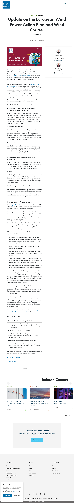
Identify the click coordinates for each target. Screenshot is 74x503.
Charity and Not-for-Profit (13, 468)
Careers (31, 466)
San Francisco (56, 473)
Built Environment (10, 466)
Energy (35, 74)
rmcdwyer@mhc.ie (59, 60)
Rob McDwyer (16, 76)
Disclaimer (32, 498)
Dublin (54, 466)
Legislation (32, 475)
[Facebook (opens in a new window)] (33, 494)
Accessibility (50, 498)
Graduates (32, 470)
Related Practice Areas (14, 357)
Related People (12, 362)
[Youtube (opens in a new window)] (44, 494)
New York (55, 470)
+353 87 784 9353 (59, 72)
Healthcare (9, 480)
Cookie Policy (26, 498)
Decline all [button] (17, 495)
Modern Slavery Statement (41, 498)
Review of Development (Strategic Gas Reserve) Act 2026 (15, 403)
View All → (67, 415)
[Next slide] (70, 383)
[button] (12, 499)
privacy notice (15, 491)
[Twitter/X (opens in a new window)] (36, 494)
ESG (30, 468)
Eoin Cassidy (26, 76)
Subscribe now (37, 440)
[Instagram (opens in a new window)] (40, 494)
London (54, 468)
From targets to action (38, 403)
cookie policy (5, 493)
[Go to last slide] (8, 383)
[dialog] (12, 492)
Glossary (56, 498)
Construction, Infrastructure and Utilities (18, 312)
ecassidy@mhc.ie (59, 73)
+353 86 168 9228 (59, 58)
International (32, 473)
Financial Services (11, 473)
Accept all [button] (7, 495)
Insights (34, 15)
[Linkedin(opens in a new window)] (29, 494)
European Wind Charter (16, 205)
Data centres (60, 402)
